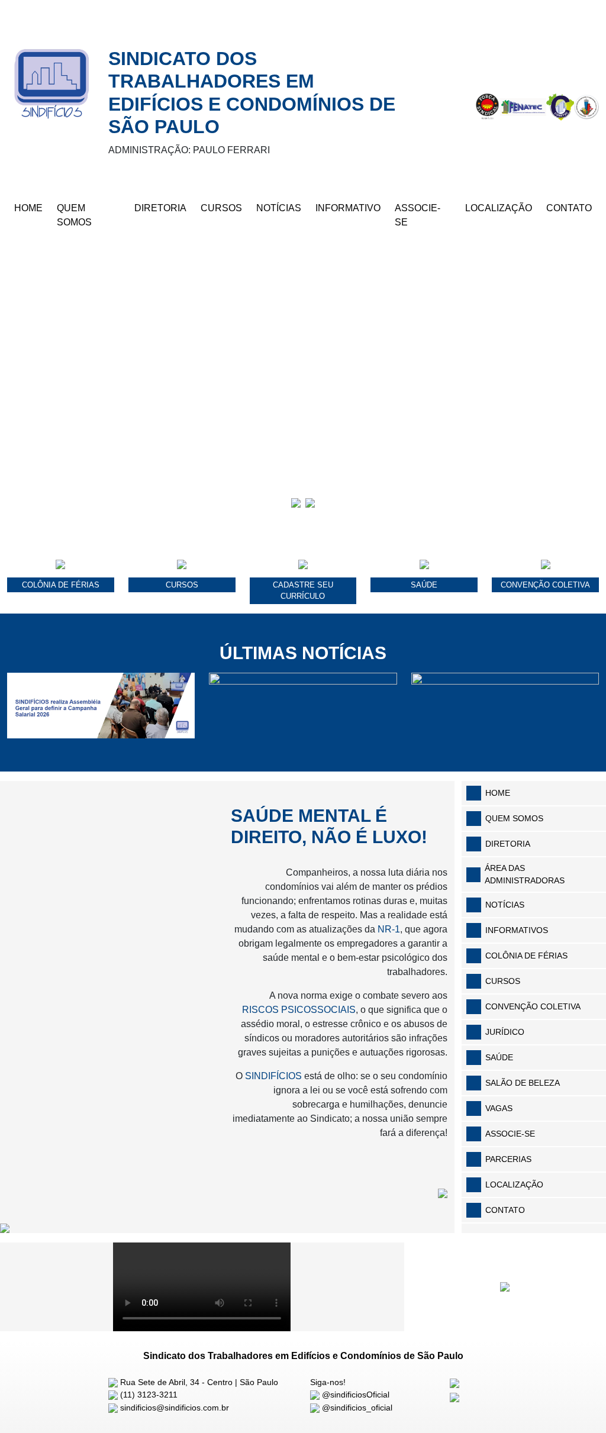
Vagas (498, 1108)
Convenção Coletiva (533, 1006)
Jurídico (504, 1032)
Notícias (278, 208)
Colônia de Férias (526, 955)
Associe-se (417, 215)
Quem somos (514, 818)
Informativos (516, 930)
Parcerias (508, 1159)
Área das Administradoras (525, 874)
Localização (498, 208)
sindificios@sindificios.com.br (173, 1407)
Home (28, 208)
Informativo (348, 208)
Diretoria (160, 208)
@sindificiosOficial (354, 1394)
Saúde (499, 1057)
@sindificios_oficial (356, 1407)
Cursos (221, 208)
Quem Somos (74, 215)
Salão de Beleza (522, 1082)
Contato (569, 208)
